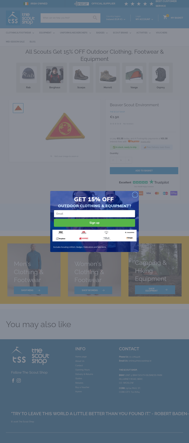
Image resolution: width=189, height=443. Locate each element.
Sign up (94, 223)
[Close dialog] (135, 194)
